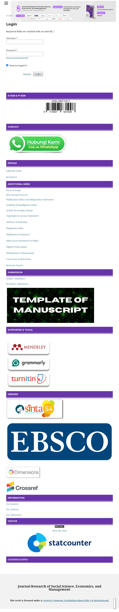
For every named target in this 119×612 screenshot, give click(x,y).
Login (38, 74)
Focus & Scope (13, 190)
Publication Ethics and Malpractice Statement (30, 199)
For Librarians (13, 514)
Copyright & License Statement (22, 215)
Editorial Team (14, 170)
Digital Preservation (16, 246)
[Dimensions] (23, 477)
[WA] (37, 154)
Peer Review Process (17, 194)
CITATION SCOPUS (18, 559)
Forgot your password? (17, 57)
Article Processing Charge (19, 210)
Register (27, 74)
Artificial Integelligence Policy (21, 204)
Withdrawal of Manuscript (20, 253)
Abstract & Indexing (16, 222)
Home (9, 15)
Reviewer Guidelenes (17, 283)
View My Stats (59, 530)
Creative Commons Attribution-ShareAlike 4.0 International (75, 600)
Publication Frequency (18, 234)
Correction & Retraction (18, 259)
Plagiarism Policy (15, 228)
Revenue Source (14, 265)
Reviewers (11, 177)
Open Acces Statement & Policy (22, 240)
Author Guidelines (15, 278)
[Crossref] (22, 491)
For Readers (12, 504)
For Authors (12, 509)
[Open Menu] (6, 3)
